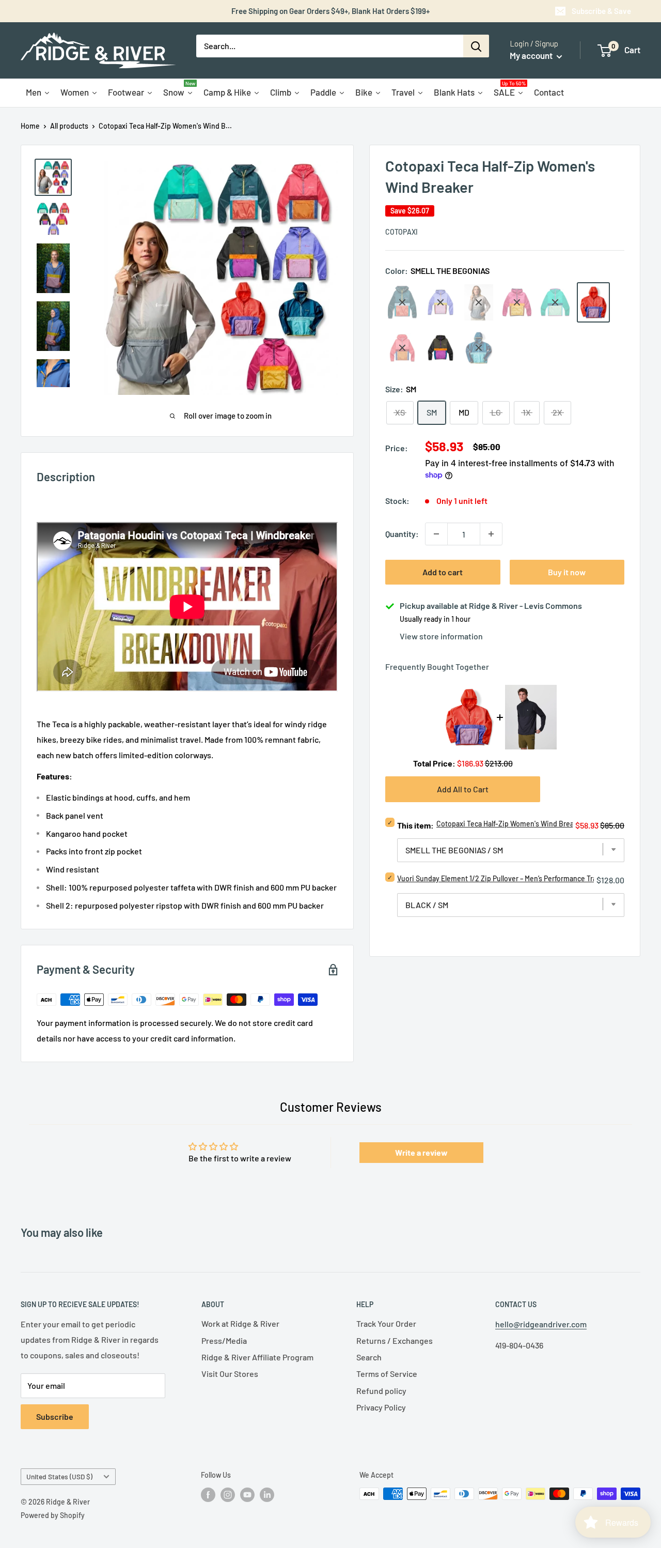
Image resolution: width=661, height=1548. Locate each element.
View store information (441, 636)
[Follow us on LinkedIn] (267, 1495)
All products (69, 125)
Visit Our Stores (229, 1373)
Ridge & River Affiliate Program (257, 1357)
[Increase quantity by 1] (491, 534)
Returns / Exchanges (394, 1340)
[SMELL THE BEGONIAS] (593, 302)
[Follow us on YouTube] (247, 1495)
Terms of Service (386, 1373)
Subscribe (54, 1416)
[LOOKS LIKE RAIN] (478, 302)
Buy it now (567, 572)
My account (532, 55)
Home (30, 125)
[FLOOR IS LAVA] (402, 302)
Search (369, 1357)
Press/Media (224, 1340)
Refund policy (381, 1391)
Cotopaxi (401, 231)
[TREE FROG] (440, 347)
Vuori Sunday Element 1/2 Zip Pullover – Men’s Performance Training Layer (515, 878)
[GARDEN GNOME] (440, 302)
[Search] (476, 46)
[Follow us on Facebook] (208, 1495)
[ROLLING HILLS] (555, 302)
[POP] (516, 302)
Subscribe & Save (601, 11)
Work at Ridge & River (240, 1323)
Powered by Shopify (53, 1515)
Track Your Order (386, 1323)
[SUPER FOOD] (402, 347)
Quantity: (402, 534)
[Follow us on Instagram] (228, 1495)
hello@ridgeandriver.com (541, 1324)
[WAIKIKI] (478, 348)
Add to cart (442, 572)
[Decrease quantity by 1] (436, 534)
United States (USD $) (59, 1476)
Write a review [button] (421, 1152)
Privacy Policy (381, 1407)
